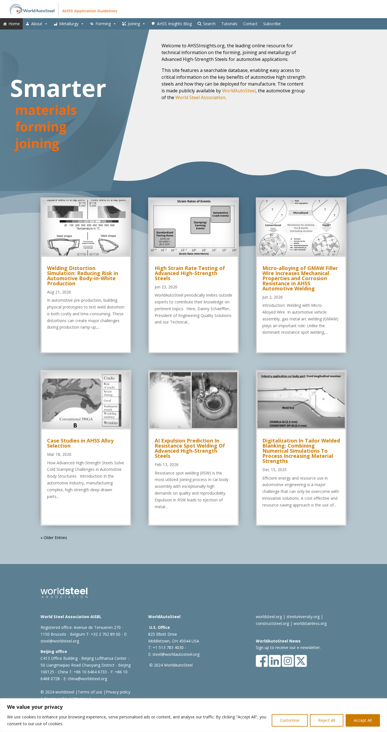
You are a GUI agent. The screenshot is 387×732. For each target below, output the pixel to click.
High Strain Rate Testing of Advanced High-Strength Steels (190, 273)
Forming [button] (103, 23)
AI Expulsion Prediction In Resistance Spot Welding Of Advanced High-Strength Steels (190, 448)
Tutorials (229, 23)
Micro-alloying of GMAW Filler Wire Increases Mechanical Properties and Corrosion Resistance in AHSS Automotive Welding (300, 278)
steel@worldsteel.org (60, 641)
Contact (250, 23)
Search (209, 23)
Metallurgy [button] (68, 23)
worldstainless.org (310, 623)
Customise (289, 720)
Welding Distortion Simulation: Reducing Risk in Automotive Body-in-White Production (82, 276)
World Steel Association (200, 97)
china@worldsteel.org (87, 678)
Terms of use (90, 692)
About (36, 23)
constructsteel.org (272, 623)
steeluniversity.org (303, 616)
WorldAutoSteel (239, 91)
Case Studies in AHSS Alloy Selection (80, 443)
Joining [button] (134, 23)
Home (14, 23)
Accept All (363, 720)
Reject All (326, 720)
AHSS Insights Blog (174, 23)
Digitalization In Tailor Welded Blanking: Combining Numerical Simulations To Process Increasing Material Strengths (301, 450)
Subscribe (272, 23)
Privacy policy (118, 692)
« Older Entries (54, 537)
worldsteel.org (269, 616)
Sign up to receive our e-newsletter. (288, 647)
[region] (193, 715)
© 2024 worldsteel (57, 692)
